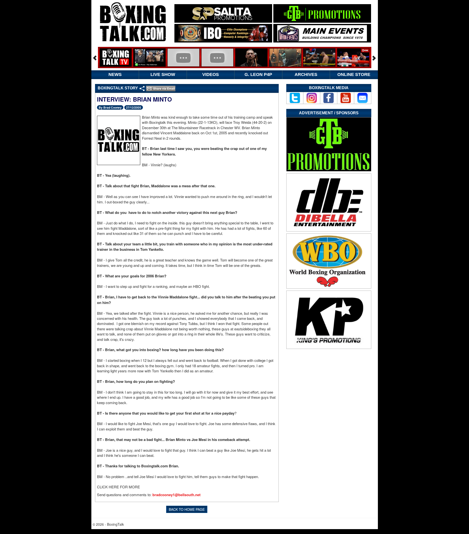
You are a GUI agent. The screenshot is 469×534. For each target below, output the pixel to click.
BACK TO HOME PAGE (187, 509)
